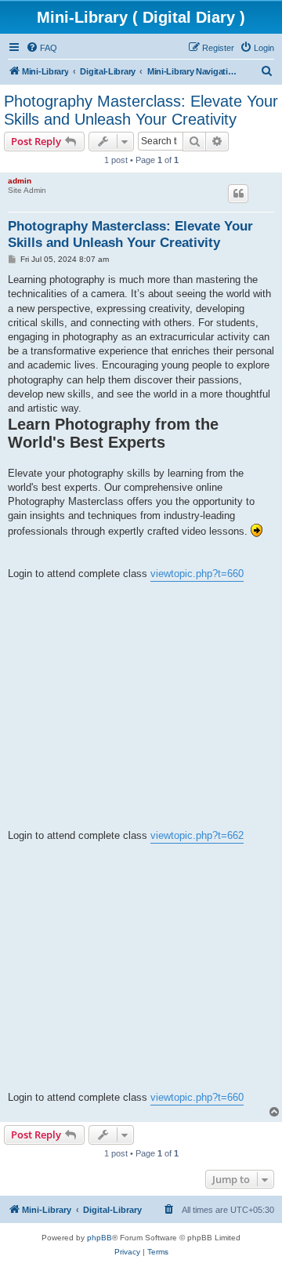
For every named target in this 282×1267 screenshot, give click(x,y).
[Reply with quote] (238, 193)
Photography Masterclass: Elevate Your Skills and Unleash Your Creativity (141, 110)
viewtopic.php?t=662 (197, 835)
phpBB (99, 1237)
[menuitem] (41, 47)
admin (19, 180)
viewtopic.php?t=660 (197, 573)
